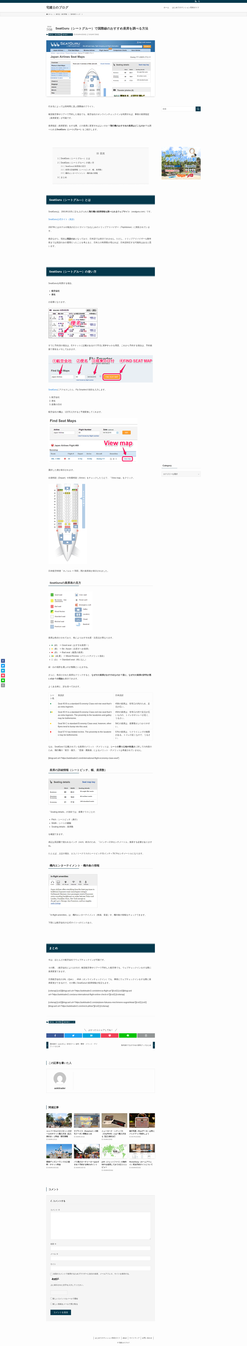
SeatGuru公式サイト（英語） (62, 219)
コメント (55, 1210)
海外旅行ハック (67, 34)
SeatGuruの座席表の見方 (75, 166)
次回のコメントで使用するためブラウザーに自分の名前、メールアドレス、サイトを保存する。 (92, 1274)
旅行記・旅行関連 (54, 34)
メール (54, 1254)
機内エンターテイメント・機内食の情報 (81, 173)
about (125, 1338)
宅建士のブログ (57, 7)
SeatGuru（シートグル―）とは (75, 158)
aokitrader (59, 1088)
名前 (53, 1244)
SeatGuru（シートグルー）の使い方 (77, 163)
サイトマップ (134, 1338)
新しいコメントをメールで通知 (65, 1299)
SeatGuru (52, 390)
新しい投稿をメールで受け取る (65, 1304)
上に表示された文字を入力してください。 (67, 1285)
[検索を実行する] (198, 108)
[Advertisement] (181, 63)
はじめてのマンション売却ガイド (107, 1338)
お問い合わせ (147, 1338)
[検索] (199, 1)
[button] (55, 1035)
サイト (53, 1264)
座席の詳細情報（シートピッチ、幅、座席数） (84, 170)
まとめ (64, 177)
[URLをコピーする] (146, 1035)
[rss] (195, 1)
